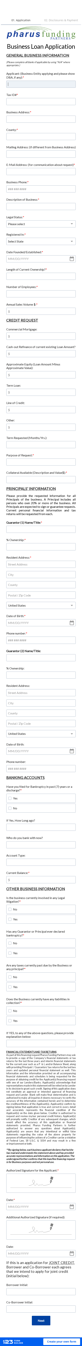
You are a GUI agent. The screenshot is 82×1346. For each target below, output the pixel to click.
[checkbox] (9, 798)
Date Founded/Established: (24, 252)
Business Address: (18, 112)
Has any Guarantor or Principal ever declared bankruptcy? (35, 933)
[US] (41, 605)
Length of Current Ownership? (26, 269)
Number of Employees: (21, 287)
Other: (10, 420)
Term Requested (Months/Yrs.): (26, 438)
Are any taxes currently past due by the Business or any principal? (39, 967)
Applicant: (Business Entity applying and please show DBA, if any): (40, 75)
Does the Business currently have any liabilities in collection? (38, 1000)
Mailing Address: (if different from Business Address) (41, 147)
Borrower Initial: (17, 1285)
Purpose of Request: (19, 455)
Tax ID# (11, 95)
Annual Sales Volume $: (21, 304)
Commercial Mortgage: (21, 329)
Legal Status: (14, 217)
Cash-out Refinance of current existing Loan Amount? (41, 347)
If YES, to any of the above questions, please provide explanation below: (40, 1034)
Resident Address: (18, 557)
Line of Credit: (15, 403)
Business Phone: (16, 182)
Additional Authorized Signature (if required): (35, 1217)
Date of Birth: (15, 616)
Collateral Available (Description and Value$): (36, 472)
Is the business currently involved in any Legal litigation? (35, 899)
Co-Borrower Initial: (19, 1302)
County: (11, 129)
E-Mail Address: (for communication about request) (40, 164)
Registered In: (15, 234)
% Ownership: (15, 540)
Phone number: (16, 633)
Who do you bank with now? (24, 838)
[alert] (41, 258)
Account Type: (15, 855)
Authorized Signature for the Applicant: (31, 1170)
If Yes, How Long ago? (20, 820)
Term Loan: (13, 385)
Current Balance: (17, 873)
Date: (10, 1200)
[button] (61, 1341)
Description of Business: (22, 199)
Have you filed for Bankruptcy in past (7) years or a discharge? (39, 788)
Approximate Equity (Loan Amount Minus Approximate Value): (33, 366)
